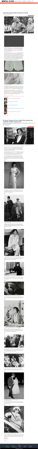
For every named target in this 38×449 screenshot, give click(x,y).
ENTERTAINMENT (24, 1)
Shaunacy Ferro (5, 14)
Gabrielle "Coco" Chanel (9, 147)
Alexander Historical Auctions (14, 52)
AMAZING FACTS (20, 1)
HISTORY (7, 115)
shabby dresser (10, 88)
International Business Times (15, 49)
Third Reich (16, 90)
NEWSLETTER (15, 1)
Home (4, 115)
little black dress (15, 152)
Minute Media (18, 448)
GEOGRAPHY (28, 1)
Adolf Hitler (12, 47)
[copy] (7, 15)
